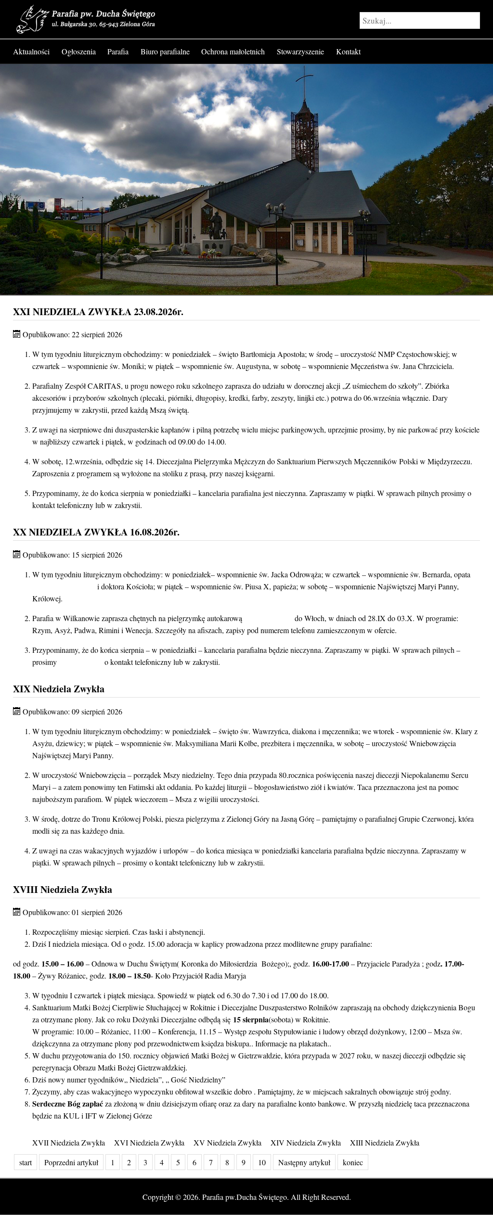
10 (262, 1162)
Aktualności (31, 51)
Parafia (118, 51)
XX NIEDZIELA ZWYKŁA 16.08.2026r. (96, 532)
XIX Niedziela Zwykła (58, 689)
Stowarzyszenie (300, 51)
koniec (353, 1162)
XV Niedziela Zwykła (227, 1142)
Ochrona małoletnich (233, 51)
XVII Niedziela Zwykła (68, 1142)
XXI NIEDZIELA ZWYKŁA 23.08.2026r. (98, 311)
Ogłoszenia (79, 51)
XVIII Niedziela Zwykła (62, 889)
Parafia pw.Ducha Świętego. (245, 1197)
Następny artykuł (304, 1162)
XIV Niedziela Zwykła (306, 1142)
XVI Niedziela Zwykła (149, 1142)
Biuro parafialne (165, 51)
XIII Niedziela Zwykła (384, 1142)
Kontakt (348, 51)
